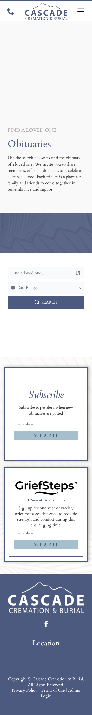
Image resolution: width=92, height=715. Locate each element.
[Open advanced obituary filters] (78, 273)
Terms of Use (53, 690)
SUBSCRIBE (46, 435)
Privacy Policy (24, 690)
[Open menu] (80, 11)
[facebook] (46, 624)
